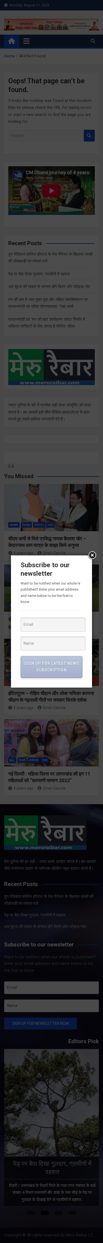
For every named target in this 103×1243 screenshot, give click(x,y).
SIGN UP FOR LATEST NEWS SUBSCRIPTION (51, 666)
